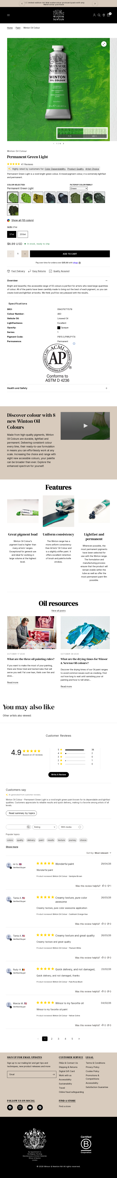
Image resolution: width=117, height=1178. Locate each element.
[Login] (94, 15)
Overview (12, 280)
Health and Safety (17, 388)
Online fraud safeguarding (71, 1092)
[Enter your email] (53, 1074)
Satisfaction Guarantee (97, 1087)
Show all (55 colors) (22, 220)
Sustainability (65, 1083)
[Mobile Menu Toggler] (8, 15)
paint (41, 840)
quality (20, 840)
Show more (12, 846)
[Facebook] (10, 1107)
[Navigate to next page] (79, 1038)
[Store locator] (103, 15)
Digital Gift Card (67, 1071)
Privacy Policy (92, 1067)
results (51, 840)
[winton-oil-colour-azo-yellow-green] (37, 197)
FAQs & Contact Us (68, 1063)
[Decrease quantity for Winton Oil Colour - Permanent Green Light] (10, 253)
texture (61, 840)
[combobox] (44, 827)
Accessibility (65, 1079)
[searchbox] (16, 827)
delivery (31, 840)
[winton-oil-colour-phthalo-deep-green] (62, 197)
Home (10, 28)
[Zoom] (104, 44)
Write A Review (58, 774)
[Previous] (22, 3)
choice (83, 840)
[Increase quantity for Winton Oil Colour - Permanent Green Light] (25, 253)
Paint (18, 28)
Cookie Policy (92, 1071)
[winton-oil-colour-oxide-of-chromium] (74, 197)
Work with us (65, 1075)
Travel (62, 1087)
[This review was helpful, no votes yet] (103, 886)
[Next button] (109, 542)
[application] (85, 426)
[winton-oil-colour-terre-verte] (87, 197)
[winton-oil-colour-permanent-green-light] (12, 197)
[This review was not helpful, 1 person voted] (108, 886)
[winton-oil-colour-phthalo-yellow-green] (25, 197)
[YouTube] (30, 1107)
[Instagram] (20, 1107)
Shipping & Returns (68, 1067)
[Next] (95, 3)
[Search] (99, 15)
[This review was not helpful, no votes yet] (108, 924)
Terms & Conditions (95, 1063)
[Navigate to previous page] (38, 1038)
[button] (85, 426)
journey (72, 840)
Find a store (65, 1106)
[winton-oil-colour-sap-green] (12, 209)
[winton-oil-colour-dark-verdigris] (99, 197)
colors (10, 840)
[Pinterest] (40, 1107)
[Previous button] (7, 542)
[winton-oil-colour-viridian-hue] (50, 197)
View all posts (58, 610)
